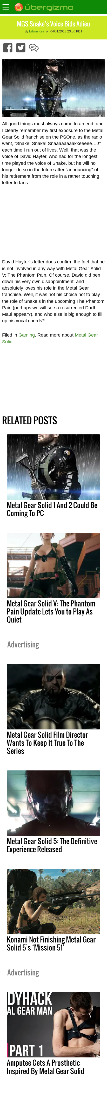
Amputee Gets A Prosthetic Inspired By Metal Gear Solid (45, 1066)
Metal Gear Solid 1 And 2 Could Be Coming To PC (52, 509)
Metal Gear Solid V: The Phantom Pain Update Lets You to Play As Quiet (51, 611)
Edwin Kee (36, 31)
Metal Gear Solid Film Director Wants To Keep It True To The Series (47, 742)
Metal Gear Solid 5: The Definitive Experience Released (52, 845)
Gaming (26, 335)
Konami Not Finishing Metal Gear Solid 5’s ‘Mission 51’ (51, 943)
